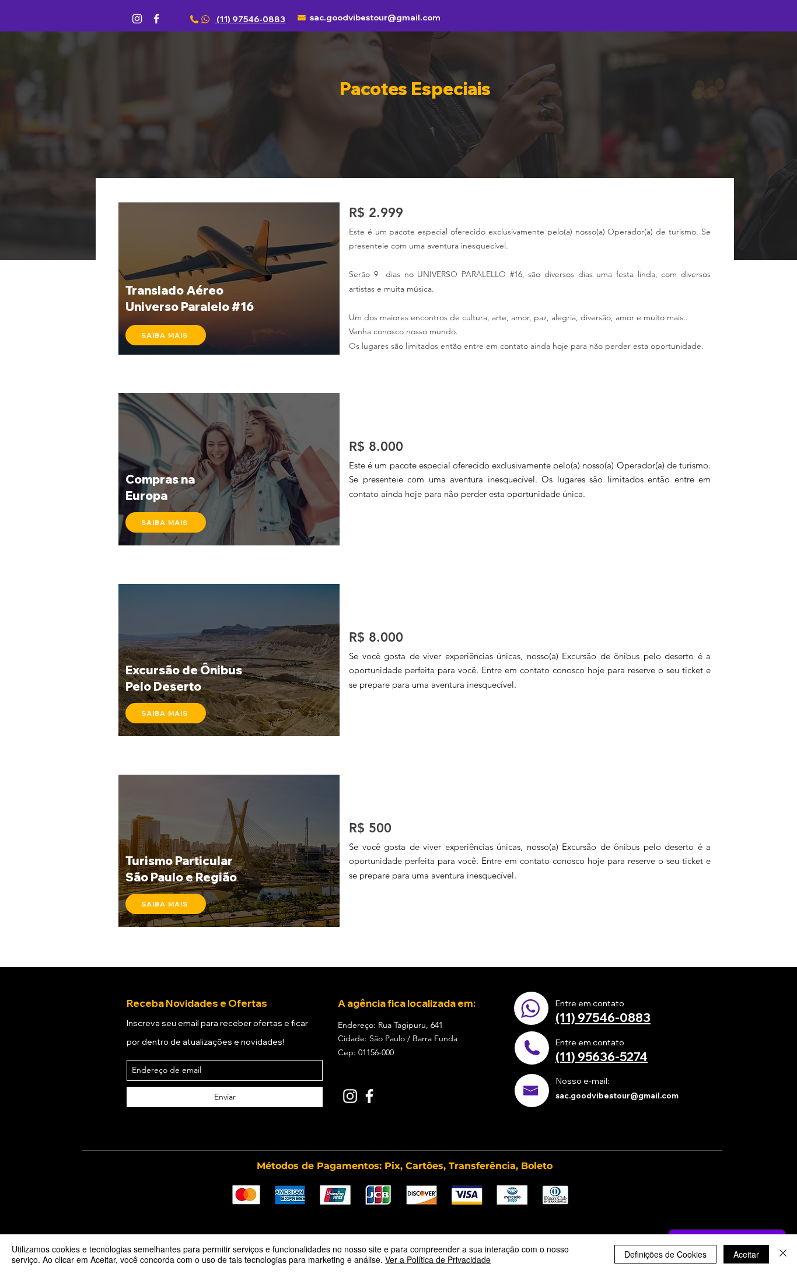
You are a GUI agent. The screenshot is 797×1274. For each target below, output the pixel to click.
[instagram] (137, 18)
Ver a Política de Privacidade (438, 1259)
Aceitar (746, 1254)
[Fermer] (783, 1254)
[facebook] (156, 18)
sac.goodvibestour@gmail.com (375, 17)
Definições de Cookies (665, 1254)
